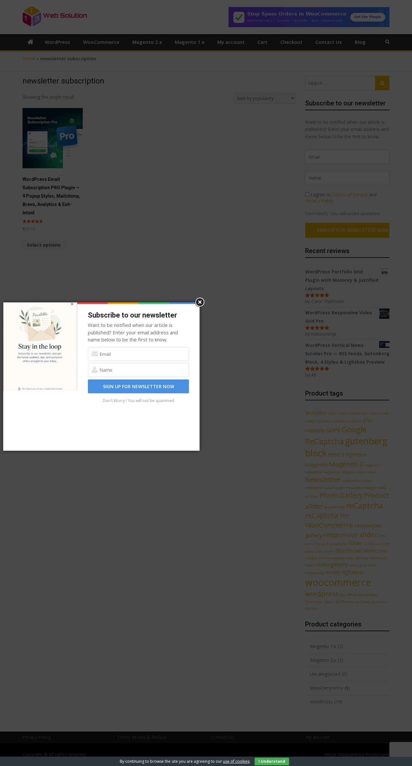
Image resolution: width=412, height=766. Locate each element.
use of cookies (236, 761)
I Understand (271, 761)
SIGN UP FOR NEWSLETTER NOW (138, 386)
